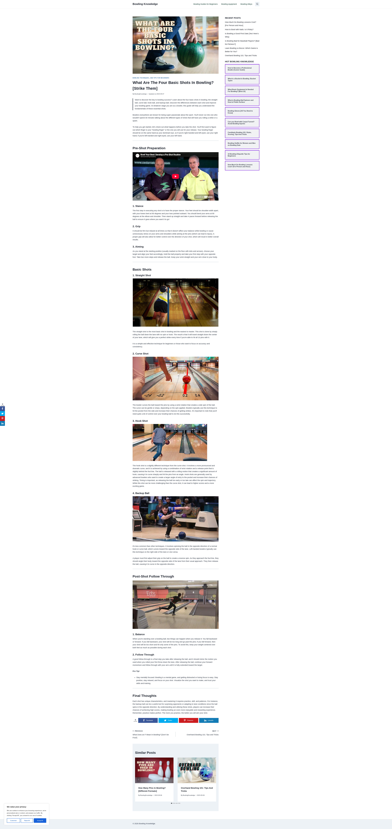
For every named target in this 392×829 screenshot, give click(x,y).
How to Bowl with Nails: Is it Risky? (239, 29)
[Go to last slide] (139, 779)
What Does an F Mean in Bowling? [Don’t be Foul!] (151, 734)
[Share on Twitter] (2, 413)
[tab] (171, 803)
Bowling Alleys (246, 4)
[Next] (212, 779)
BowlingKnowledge (141, 94)
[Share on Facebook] (2, 408)
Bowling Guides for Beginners (205, 4)
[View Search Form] (257, 4)
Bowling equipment (229, 4)
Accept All (40, 820)
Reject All (27, 820)
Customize (13, 820)
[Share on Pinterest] (2, 418)
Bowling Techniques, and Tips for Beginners (151, 78)
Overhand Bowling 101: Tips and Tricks (203, 733)
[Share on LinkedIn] (2, 423)
